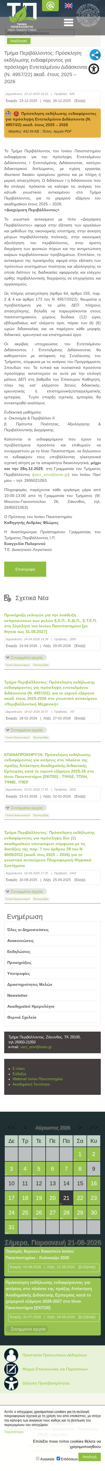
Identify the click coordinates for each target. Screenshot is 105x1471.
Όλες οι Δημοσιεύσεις (28, 929)
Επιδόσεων (69, 1459)
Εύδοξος (19, 1074)
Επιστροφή (25, 569)
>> (94, 1127)
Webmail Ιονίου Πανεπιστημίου (38, 1079)
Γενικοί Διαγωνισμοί (17, 664)
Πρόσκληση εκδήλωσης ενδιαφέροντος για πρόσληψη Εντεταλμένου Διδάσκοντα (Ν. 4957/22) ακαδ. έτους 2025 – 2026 (51, 119)
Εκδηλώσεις (18, 951)
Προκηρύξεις (41, 664)
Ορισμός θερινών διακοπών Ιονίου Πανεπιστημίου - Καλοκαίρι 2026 (40, 1254)
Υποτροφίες (18, 973)
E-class (19, 1069)
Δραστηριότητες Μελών (29, 984)
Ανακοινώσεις (20, 940)
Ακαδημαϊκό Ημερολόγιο (31, 1006)
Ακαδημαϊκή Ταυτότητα (31, 1084)
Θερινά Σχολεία (21, 1017)
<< (11, 1127)
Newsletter (17, 995)
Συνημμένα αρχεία (27, 657)
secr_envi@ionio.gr (51, 474)
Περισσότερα (14, 1432)
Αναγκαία (47, 1459)
